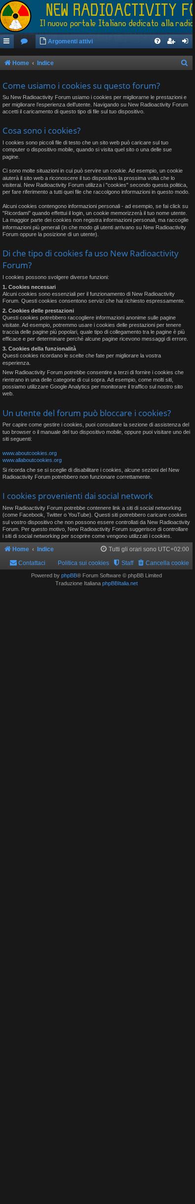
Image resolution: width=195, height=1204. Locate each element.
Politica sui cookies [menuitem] (83, 563)
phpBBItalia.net (120, 583)
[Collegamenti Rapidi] (7, 41)
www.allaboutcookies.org (32, 460)
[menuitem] (25, 41)
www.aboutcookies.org (29, 453)
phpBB (69, 575)
